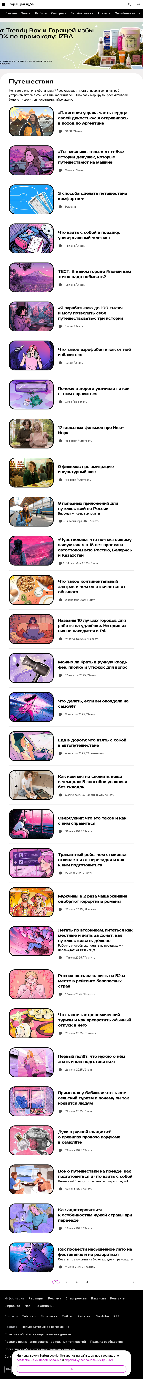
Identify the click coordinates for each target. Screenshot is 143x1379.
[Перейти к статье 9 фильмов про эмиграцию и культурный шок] (71, 472)
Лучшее (11, 13)
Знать (25, 13)
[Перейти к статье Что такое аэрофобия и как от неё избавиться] (71, 355)
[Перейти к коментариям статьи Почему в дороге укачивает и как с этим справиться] (60, 402)
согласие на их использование (39, 1360)
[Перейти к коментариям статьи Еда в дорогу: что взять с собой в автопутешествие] (60, 753)
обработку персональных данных (89, 1360)
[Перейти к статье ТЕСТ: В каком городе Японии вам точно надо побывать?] (71, 277)
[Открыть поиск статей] (129, 4)
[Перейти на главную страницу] (22, 4)
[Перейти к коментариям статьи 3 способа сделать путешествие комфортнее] (60, 206)
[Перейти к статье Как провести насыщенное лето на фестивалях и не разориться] (71, 1257)
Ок (71, 1369)
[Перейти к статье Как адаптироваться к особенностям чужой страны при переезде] (71, 1218)
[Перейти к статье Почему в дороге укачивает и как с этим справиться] (71, 394)
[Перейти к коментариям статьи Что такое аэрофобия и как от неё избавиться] (60, 363)
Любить (41, 13)
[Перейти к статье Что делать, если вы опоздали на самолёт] (71, 707)
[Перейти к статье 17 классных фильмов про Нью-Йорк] (71, 433)
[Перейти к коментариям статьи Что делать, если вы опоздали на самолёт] (60, 714)
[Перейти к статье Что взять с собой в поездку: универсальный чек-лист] (71, 238)
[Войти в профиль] (138, 4)
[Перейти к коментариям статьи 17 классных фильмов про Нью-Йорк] (60, 441)
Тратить (104, 13)
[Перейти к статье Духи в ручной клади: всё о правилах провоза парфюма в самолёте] (71, 1140)
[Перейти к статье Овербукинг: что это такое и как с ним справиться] (71, 824)
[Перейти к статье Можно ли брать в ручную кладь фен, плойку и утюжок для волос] (71, 668)
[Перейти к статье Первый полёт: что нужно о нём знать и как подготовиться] (71, 1062)
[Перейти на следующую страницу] (133, 1282)
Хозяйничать (125, 13)
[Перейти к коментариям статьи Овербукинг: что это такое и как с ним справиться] (60, 831)
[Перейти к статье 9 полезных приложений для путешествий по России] (71, 511)
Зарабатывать (82, 13)
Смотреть (58, 13)
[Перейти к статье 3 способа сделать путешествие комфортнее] (71, 199)
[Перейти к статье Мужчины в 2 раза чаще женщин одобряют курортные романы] (71, 902)
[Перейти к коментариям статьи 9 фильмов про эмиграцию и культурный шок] (60, 480)
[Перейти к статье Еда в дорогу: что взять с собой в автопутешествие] (71, 746)
